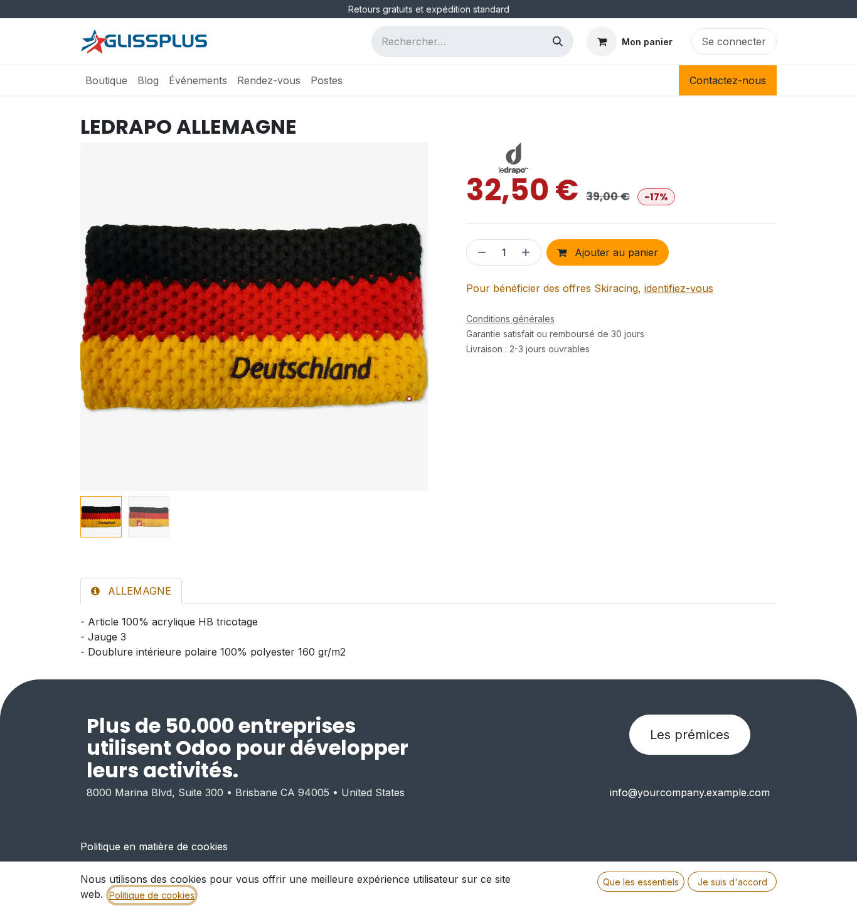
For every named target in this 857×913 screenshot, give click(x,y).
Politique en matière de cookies (154, 846)
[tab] (131, 591)
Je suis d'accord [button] (732, 882)
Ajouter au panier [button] (615, 252)
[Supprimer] (479, 252)
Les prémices (690, 734)
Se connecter (733, 41)
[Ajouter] (528, 252)
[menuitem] (106, 80)
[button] (97, 317)
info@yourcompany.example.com (690, 792)
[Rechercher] (557, 41)
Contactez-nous (727, 80)
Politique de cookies (151, 895)
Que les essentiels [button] (641, 882)
